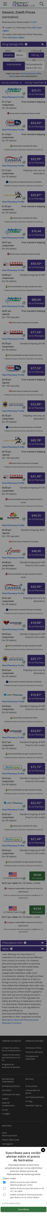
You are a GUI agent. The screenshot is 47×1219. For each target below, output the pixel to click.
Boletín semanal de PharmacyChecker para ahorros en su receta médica (26, 1196)
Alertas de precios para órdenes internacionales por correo (23, 1183)
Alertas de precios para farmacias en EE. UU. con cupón (27, 1189)
